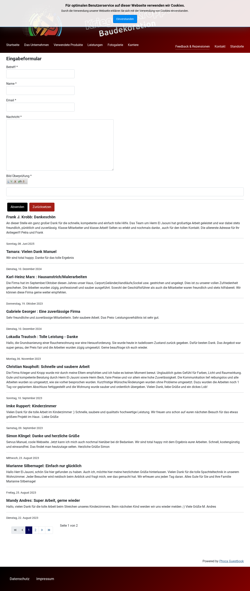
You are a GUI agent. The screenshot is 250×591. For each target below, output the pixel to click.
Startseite (12, 45)
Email (11, 100)
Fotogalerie (115, 45)
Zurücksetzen (42, 207)
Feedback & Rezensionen (192, 46)
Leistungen (95, 45)
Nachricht (14, 117)
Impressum (45, 579)
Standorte (237, 46)
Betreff (12, 67)
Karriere (133, 45)
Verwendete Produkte (68, 45)
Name (11, 83)
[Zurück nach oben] (243, 584)
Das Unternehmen (36, 45)
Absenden (17, 207)
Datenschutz (19, 579)
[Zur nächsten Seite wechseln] (42, 530)
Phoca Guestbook (231, 561)
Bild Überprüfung (19, 176)
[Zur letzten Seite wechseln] (49, 530)
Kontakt (220, 46)
